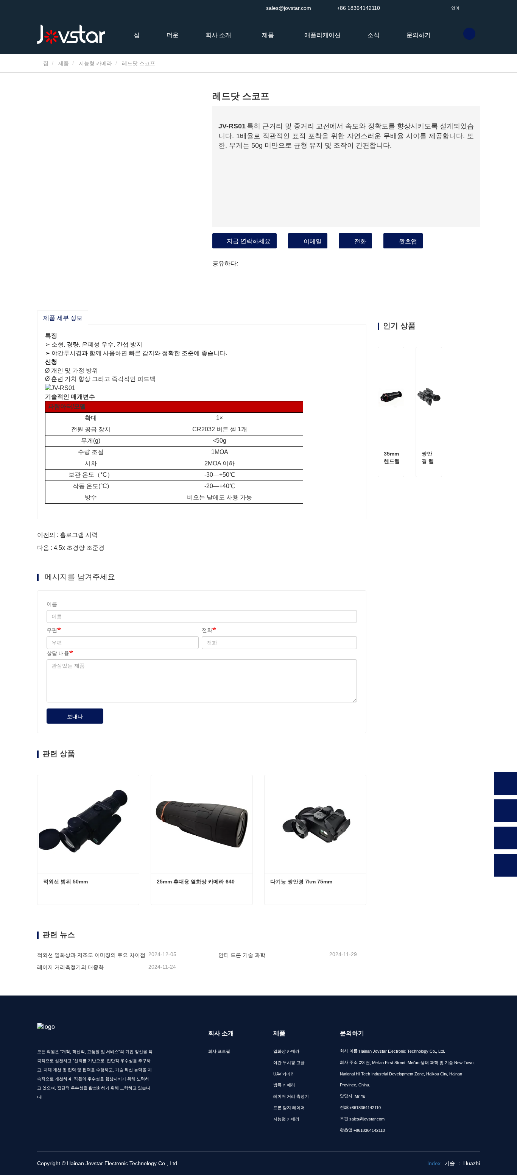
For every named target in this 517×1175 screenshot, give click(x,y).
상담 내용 (58, 653)
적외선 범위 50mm (65, 882)
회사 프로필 (219, 1051)
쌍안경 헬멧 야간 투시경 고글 (428, 458)
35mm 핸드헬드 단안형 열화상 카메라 (392, 458)
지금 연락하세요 (249, 241)
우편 (52, 630)
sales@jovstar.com (288, 8)
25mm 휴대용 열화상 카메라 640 (196, 882)
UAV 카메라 (284, 1074)
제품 (63, 63)
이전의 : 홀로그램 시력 (67, 535)
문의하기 (418, 35)
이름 (52, 604)
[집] (75, 34)
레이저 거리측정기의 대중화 (70, 967)
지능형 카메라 (95, 63)
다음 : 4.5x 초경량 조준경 (70, 548)
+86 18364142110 (357, 8)
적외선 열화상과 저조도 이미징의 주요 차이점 (91, 955)
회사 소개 (221, 1033)
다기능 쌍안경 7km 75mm (301, 882)
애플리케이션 (322, 35)
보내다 (75, 716)
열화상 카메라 (286, 1051)
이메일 (313, 241)
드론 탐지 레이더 (289, 1107)
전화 (360, 241)
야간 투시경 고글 (289, 1062)
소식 (374, 35)
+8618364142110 (365, 1107)
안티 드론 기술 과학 (241, 955)
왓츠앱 (408, 241)
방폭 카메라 (284, 1085)
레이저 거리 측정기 (291, 1096)
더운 (173, 35)
